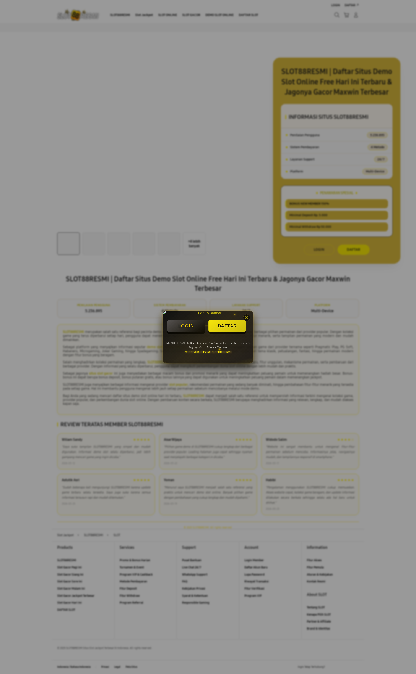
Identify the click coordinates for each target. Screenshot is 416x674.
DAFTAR (227, 325)
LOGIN (186, 325)
